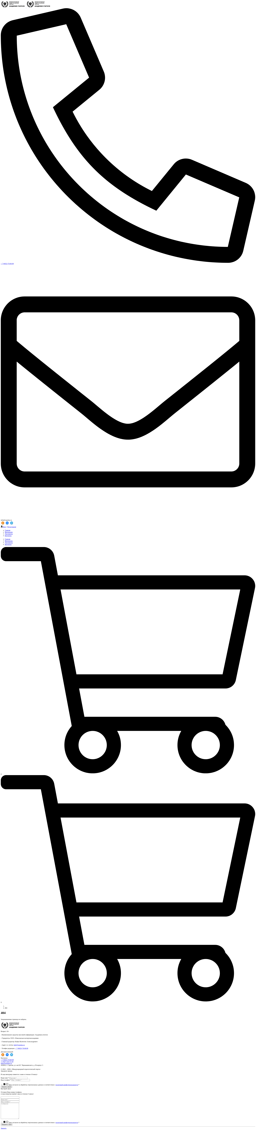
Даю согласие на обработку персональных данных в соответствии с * (41, 1085)
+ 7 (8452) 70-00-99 (7, 264)
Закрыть (3, 1128)
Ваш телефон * (6, 1080)
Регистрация (11, 527)
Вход (4, 527)
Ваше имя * (5, 1078)
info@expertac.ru (19, 1045)
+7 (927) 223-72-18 (7, 1061)
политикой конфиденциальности (67, 1085)
